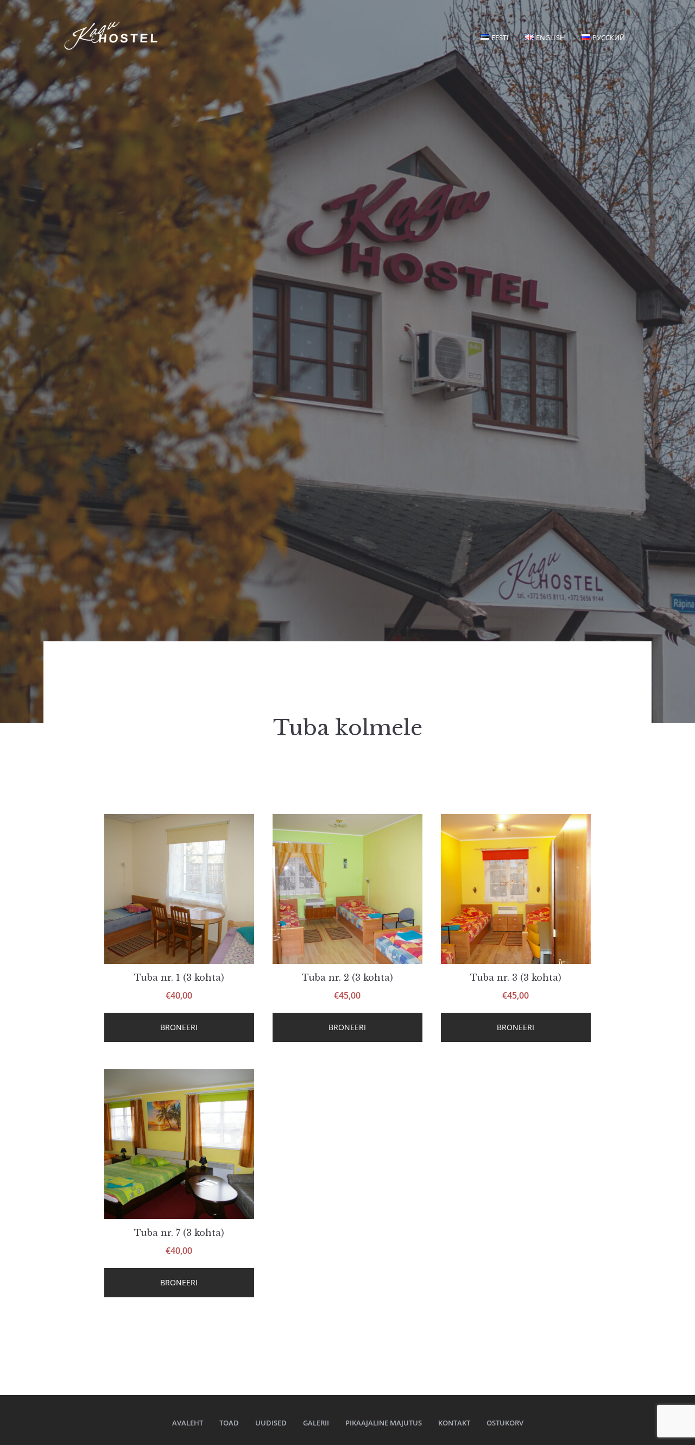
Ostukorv (504, 1423)
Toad (229, 1423)
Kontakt (454, 1423)
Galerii (316, 1423)
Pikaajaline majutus (383, 1423)
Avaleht (187, 1423)
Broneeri (179, 1027)
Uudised (271, 1423)
